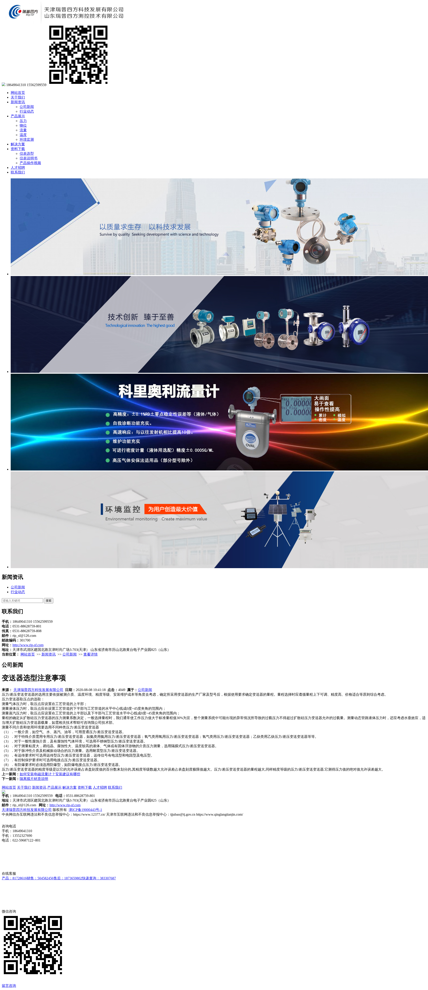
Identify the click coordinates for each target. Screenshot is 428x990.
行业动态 (27, 111)
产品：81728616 (14, 878)
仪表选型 (27, 153)
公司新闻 (27, 107)
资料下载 (18, 149)
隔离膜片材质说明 (34, 779)
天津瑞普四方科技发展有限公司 (38, 690)
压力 (23, 121)
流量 (23, 130)
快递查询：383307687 (99, 878)
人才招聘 (18, 167)
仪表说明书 (28, 158)
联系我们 (18, 172)
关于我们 (18, 97)
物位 (23, 125)
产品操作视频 (30, 163)
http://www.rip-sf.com (27, 645)
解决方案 (18, 144)
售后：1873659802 (68, 878)
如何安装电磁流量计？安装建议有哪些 (50, 774)
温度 (23, 135)
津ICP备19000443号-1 (85, 810)
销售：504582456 (40, 878)
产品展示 (18, 116)
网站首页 (18, 93)
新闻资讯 (18, 102)
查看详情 (90, 654)
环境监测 (27, 139)
